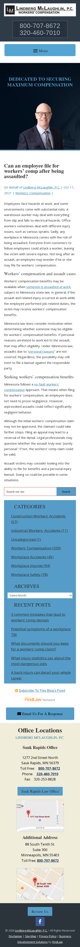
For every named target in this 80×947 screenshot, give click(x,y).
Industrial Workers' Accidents (36, 530)
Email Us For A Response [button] (42, 713)
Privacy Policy (48, 936)
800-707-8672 (40, 25)
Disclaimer (15, 936)
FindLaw (57, 942)
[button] (40, 50)
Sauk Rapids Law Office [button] (40, 791)
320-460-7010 (40, 32)
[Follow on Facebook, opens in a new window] (40, 921)
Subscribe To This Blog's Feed (42, 690)
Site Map (30, 936)
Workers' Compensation (33, 193)
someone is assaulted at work (48, 287)
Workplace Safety (26, 574)
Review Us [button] (40, 911)
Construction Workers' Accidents (38, 516)
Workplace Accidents (28, 557)
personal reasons (41, 351)
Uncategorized (23, 539)
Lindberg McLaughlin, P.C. (41, 187)
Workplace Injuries (27, 565)
